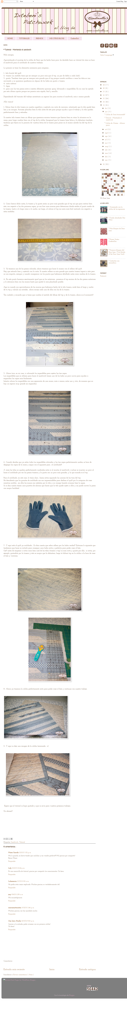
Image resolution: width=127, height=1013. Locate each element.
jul (106, 139)
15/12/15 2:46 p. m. (28, 908)
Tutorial (22, 842)
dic (106, 108)
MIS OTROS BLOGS (57, 38)
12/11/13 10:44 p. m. (18, 868)
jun (106, 143)
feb (106, 157)
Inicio (51, 969)
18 (104, 88)
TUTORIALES (24, 38)
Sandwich (15, 842)
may (107, 146)
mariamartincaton (14, 908)
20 (104, 85)
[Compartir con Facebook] (12, 839)
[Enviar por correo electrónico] (4, 839)
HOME (10, 38)
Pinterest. (103, 276)
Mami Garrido (13, 852)
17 (104, 91)
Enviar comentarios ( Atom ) (23, 975)
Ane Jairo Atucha (14, 921)
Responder (12, 861)
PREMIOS (39, 38)
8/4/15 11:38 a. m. (17, 894)
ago (106, 136)
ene (106, 160)
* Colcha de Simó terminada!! (114, 114)
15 (104, 98)
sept (106, 133)
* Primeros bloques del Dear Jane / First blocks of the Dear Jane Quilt (117, 252)
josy (9, 894)
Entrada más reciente (14, 969)
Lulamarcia (12, 881)
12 (104, 164)
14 (104, 102)
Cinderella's (75, 38)
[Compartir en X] (9, 839)
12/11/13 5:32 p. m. (25, 852)
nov (106, 112)
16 (104, 95)
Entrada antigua (87, 969)
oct (106, 129)
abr (106, 150)
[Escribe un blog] (7, 839)
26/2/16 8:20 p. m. (28, 921)
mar (106, 153)
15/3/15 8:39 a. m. (23, 881)
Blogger (72, 995)
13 (104, 105)
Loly (10, 868)
